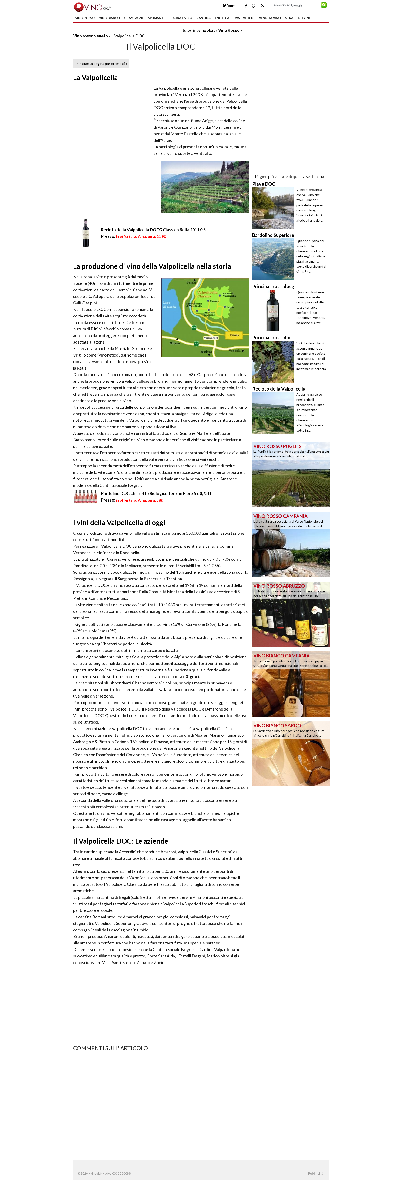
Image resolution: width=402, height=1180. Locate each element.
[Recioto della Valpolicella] (274, 413)
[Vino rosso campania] (291, 543)
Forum (230, 5)
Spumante (156, 18)
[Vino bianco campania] (291, 683)
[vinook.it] (92, 6)
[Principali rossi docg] (274, 310)
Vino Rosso (85, 18)
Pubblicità (315, 1173)
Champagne (134, 18)
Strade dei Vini (297, 18)
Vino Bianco (109, 18)
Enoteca (222, 18)
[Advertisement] (127, 30)
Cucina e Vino (180, 18)
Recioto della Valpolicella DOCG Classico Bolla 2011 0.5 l (154, 229)
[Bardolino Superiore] (274, 259)
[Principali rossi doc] (274, 362)
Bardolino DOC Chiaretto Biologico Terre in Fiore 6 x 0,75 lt (156, 493)
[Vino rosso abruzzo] (291, 613)
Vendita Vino (270, 18)
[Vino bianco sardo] (291, 753)
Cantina (204, 18)
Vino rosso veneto (90, 35)
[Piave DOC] (274, 208)
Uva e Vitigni (244, 18)
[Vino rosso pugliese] (291, 474)
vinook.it (206, 30)
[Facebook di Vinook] (245, 5)
